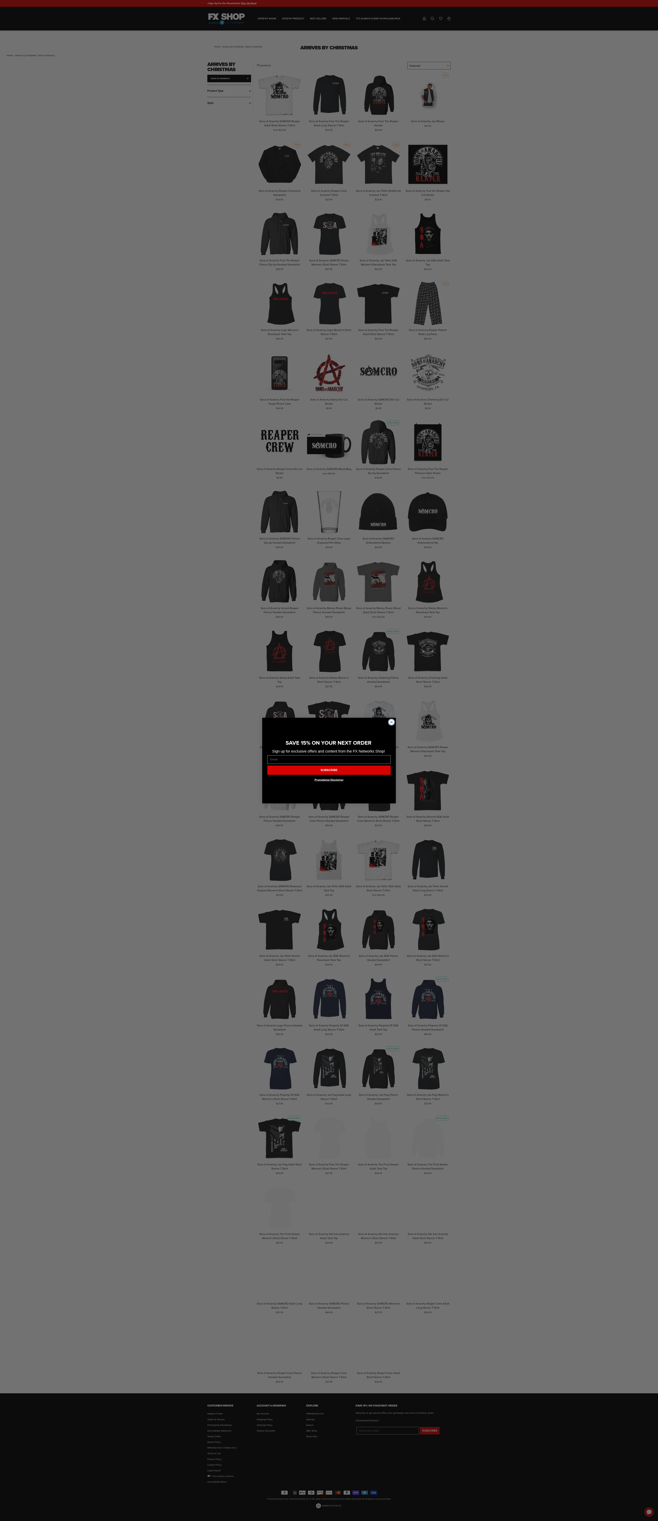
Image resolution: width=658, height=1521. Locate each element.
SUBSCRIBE (329, 770)
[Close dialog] (391, 722)
